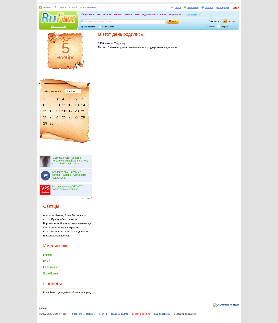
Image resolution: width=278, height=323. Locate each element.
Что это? (87, 198)
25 (64, 117)
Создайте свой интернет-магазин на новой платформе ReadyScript (69, 175)
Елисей (47, 255)
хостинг (103, 314)
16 (51, 111)
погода (232, 21)
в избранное (89, 7)
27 (77, 117)
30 (51, 123)
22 (45, 117)
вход (236, 7)
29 (45, 123)
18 (64, 111)
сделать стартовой (67, 7)
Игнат (46, 261)
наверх (43, 308)
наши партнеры (162, 314)
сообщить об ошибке (185, 314)
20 (77, 111)
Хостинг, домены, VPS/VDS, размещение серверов (68, 188)
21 (83, 111)
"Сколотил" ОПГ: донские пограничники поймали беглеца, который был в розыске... (70, 160)
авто (137, 14)
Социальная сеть (90, 14)
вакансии (90, 314)
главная (47, 7)
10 (58, 105)
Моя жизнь (192, 7)
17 (58, 111)
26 (70, 117)
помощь (209, 7)
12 (70, 105)
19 (70, 111)
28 (83, 117)
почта (178, 7)
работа (128, 14)
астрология (175, 14)
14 (83, 105)
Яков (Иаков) (50, 273)
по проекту (89, 26)
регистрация (222, 7)
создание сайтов (119, 314)
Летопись (58, 26)
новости (107, 14)
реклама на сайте (141, 314)
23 (51, 117)
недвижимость (150, 14)
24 (58, 117)
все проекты (191, 14)
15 (45, 111)
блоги (163, 14)
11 (64, 105)
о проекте (77, 314)
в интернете (108, 26)
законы (118, 14)
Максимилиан (51, 267)
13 (77, 105)
